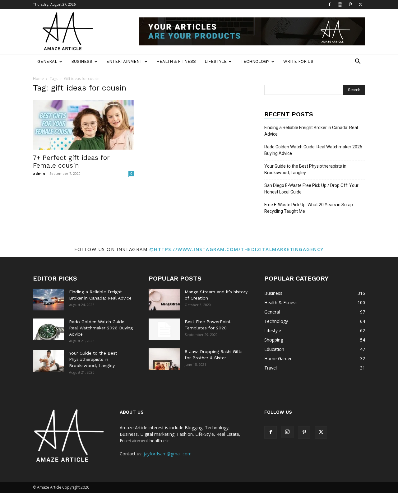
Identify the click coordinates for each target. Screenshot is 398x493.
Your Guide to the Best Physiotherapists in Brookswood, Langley (305, 169)
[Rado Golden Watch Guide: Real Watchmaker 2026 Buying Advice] (48, 329)
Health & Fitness (176, 61)
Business (81, 61)
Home (38, 78)
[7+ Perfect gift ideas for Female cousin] (83, 125)
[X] (360, 4)
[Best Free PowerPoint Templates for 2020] (164, 329)
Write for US (298, 61)
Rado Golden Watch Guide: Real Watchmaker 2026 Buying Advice (313, 150)
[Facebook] (329, 4)
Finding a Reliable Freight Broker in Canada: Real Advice (311, 131)
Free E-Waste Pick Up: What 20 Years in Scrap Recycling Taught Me (308, 208)
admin (39, 173)
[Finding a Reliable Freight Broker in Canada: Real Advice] (48, 299)
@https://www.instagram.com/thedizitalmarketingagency (236, 249)
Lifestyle (216, 61)
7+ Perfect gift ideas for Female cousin (71, 161)
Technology (255, 61)
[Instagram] (340, 4)
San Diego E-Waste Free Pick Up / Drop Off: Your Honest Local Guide (311, 188)
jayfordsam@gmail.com (168, 454)
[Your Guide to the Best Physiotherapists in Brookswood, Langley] (48, 361)
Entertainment (124, 61)
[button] (357, 62)
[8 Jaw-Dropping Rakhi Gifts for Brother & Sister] (164, 359)
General (47, 61)
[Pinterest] (350, 4)
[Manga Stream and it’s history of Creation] (164, 299)
